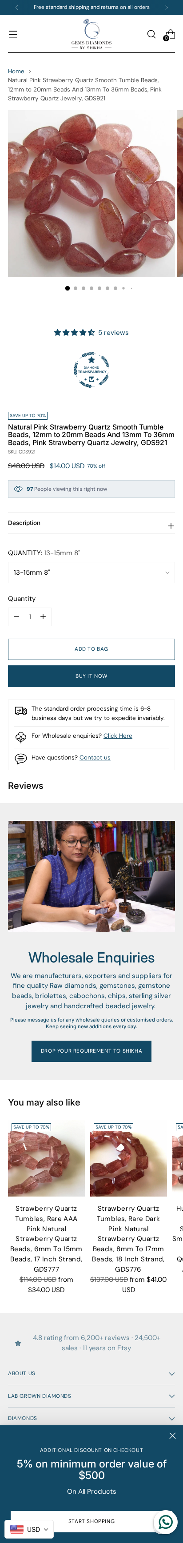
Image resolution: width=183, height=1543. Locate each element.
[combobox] (29, 1529)
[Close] (172, 1436)
